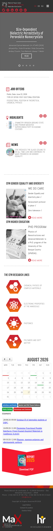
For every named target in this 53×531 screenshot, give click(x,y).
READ (26, 55)
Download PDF (26, 469)
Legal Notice (26, 505)
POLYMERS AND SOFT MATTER (32, 341)
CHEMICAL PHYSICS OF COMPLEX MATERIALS (33, 287)
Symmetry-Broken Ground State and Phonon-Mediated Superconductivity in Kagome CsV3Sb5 (29, 126)
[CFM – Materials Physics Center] (13, 6)
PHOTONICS (28, 323)
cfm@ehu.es (26, 497)
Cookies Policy (26, 511)
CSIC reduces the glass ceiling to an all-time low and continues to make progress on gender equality (30, 153)
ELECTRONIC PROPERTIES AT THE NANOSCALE (34, 305)
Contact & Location (26, 508)
